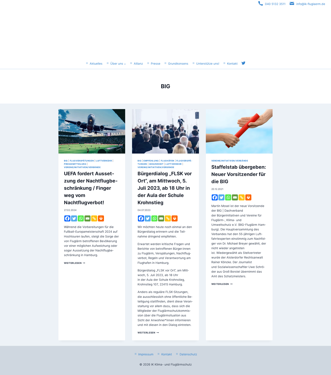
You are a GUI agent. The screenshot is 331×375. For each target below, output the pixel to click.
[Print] (101, 218)
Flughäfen (167, 160)
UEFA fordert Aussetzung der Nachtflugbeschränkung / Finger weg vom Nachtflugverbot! (91, 188)
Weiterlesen (74, 263)
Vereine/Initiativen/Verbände (82, 167)
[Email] (87, 218)
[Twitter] (74, 218)
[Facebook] (67, 218)
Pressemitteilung (75, 164)
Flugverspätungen (82, 160)
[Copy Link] (94, 218)
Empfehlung (151, 160)
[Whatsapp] (81, 218)
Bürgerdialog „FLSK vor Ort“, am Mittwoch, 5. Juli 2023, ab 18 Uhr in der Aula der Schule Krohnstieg (165, 188)
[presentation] (91, 131)
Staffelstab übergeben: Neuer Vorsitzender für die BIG (238, 174)
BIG (66, 160)
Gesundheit (156, 164)
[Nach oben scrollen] (324, 353)
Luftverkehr (104, 160)
